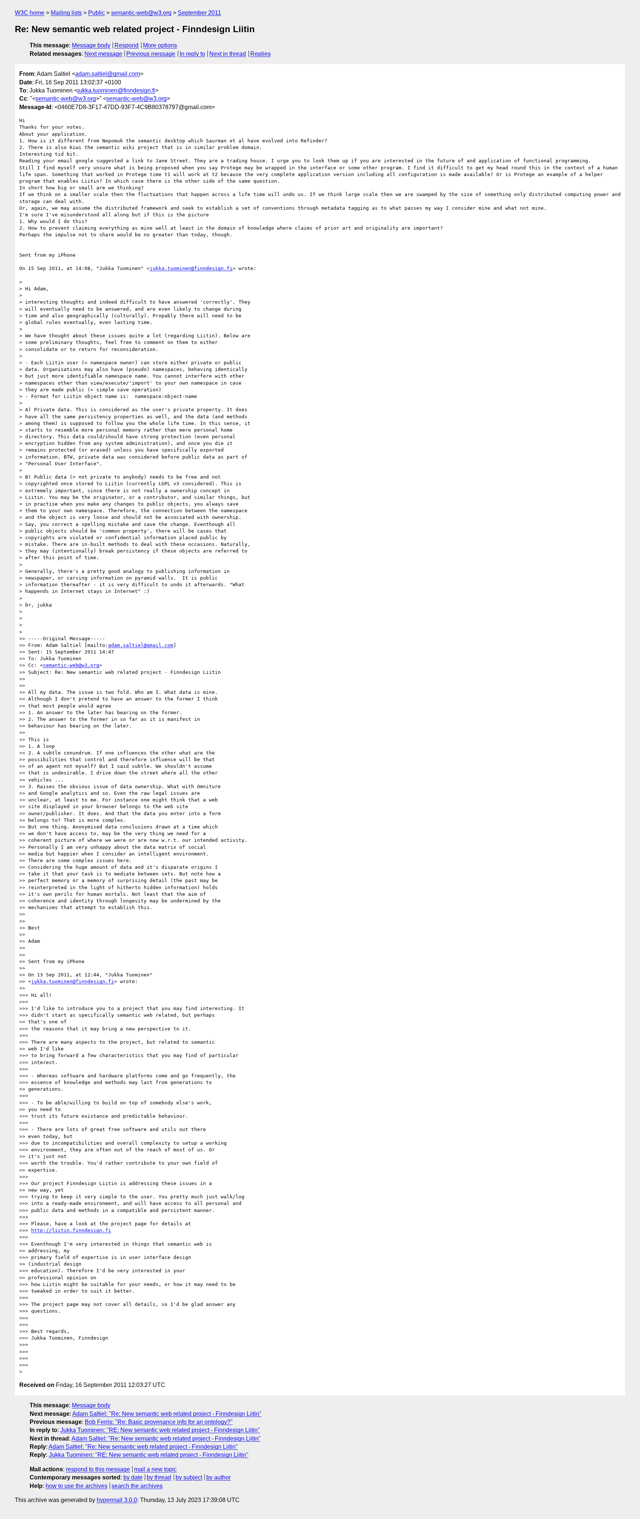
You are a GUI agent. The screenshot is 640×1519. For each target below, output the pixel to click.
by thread (159, 1477)
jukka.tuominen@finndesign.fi (116, 90)
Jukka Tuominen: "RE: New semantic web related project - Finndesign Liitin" (160, 1430)
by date (133, 1477)
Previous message (150, 54)
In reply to (192, 54)
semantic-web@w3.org (141, 13)
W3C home (29, 13)
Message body (91, 45)
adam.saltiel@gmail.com (107, 74)
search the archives (137, 1486)
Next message (103, 54)
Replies (260, 54)
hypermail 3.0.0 (117, 1500)
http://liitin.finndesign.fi (71, 1230)
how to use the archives (76, 1486)
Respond (126, 45)
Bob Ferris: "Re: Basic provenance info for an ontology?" (159, 1422)
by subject (189, 1477)
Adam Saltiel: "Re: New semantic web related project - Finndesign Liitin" (166, 1414)
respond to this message (98, 1469)
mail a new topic (155, 1469)
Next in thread (227, 54)
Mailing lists (66, 13)
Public (96, 13)
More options (160, 45)
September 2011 (199, 13)
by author (218, 1477)
